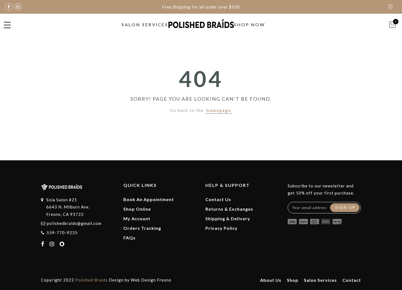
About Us (270, 280)
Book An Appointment (148, 199)
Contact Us (218, 199)
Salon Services (144, 24)
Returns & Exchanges (229, 208)
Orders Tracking (142, 228)
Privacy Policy (221, 228)
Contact (351, 280)
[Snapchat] (63, 244)
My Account (136, 218)
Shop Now (249, 24)
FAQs (129, 237)
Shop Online (137, 208)
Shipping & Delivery (227, 218)
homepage (218, 110)
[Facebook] (43, 244)
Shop (292, 280)
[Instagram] (52, 244)
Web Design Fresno (151, 279)
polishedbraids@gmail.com (74, 223)
